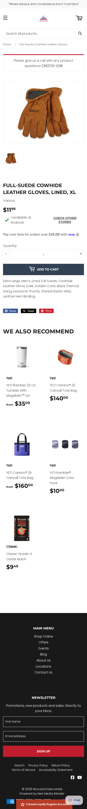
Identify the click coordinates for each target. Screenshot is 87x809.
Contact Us (43, 672)
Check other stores (64, 220)
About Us (43, 660)
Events (43, 648)
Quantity (10, 245)
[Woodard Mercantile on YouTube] (79, 778)
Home (7, 44)
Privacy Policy (38, 765)
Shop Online (43, 636)
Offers (43, 642)
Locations (43, 666)
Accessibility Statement (56, 770)
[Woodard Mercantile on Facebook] (72, 778)
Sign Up (43, 751)
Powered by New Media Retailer (42, 794)
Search (19, 765)
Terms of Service (23, 770)
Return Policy (61, 765)
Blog (43, 654)
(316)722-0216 (52, 66)
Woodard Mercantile (47, 789)
